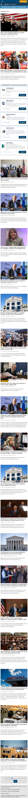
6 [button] (24, 778)
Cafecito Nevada (5, 7)
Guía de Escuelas (22, 7)
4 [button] (19, 778)
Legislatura (13, 7)
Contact (12, 791)
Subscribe (22, 95)
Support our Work (5, 793)
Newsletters (23, 1)
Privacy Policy (4, 791)
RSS (9, 791)
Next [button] (15, 781)
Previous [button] (8, 778)
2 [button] (14, 778)
